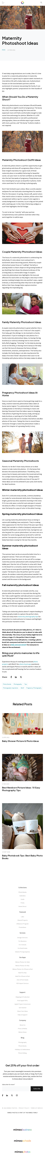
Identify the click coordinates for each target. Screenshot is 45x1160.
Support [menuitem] (22, 992)
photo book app (25, 664)
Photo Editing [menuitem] (22, 1053)
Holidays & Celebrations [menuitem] (22, 1049)
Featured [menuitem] (22, 912)
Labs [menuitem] (22, 917)
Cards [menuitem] (22, 899)
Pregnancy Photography (34, 688)
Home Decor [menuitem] (22, 906)
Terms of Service (37, 1108)
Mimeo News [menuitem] (23, 1032)
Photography (18, 684)
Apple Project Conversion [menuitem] (23, 1004)
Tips (25, 684)
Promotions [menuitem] (22, 927)
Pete (3, 50)
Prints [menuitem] (22, 903)
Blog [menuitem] (22, 1038)
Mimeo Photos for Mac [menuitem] (22, 966)
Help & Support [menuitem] (22, 1015)
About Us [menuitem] (22, 1025)
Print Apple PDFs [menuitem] (22, 1000)
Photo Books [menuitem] (23, 892)
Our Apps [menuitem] (22, 957)
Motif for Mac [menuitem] (22, 973)
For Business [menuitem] (23, 941)
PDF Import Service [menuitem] (22, 983)
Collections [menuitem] (22, 887)
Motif (22, 688)
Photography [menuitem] (22, 1042)
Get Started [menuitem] (22, 1008)
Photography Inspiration (10, 688)
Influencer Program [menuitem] (23, 924)
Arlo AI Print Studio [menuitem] (22, 980)
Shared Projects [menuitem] (22, 920)
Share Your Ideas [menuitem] (22, 1011)
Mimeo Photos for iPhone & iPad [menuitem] (23, 969)
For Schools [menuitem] (22, 945)
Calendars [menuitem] (22, 896)
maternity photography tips (28, 616)
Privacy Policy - (24, 1108)
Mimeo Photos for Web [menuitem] (22, 962)
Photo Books (7, 684)
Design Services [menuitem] (22, 937)
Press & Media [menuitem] (22, 1028)
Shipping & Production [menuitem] (23, 997)
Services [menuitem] (22, 933)
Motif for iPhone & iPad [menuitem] (22, 976)
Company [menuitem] (22, 1020)
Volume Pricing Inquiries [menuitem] (22, 952)
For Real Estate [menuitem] (22, 948)
